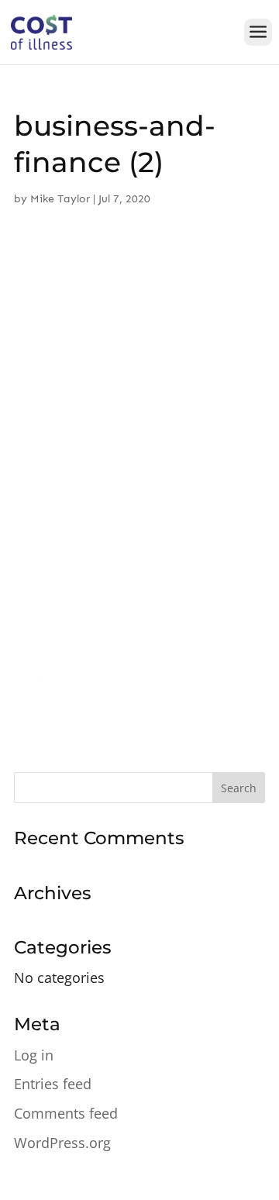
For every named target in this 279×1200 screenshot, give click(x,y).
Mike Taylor (60, 198)
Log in (33, 1055)
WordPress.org (62, 1142)
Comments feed (66, 1113)
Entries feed (52, 1083)
